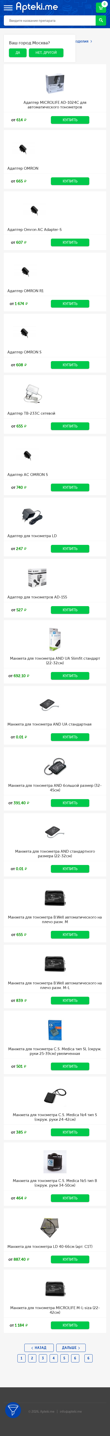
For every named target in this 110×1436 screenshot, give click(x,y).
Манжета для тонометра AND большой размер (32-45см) (55, 787)
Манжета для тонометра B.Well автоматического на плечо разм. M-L (55, 985)
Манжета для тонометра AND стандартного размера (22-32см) (55, 853)
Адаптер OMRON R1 (25, 291)
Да (14, 44)
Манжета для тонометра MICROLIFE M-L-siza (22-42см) (55, 1310)
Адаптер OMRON (22, 168)
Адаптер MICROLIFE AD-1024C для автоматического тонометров (55, 104)
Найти (101, 20)
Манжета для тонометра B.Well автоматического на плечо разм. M (55, 919)
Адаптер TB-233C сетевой (31, 413)
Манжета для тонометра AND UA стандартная (49, 724)
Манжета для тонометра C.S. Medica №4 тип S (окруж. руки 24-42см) (55, 1117)
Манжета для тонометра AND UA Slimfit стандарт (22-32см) (55, 660)
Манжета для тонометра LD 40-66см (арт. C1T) (49, 1246)
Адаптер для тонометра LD (32, 536)
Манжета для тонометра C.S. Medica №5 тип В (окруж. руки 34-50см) (55, 1183)
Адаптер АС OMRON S (27, 474)
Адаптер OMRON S (24, 352)
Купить (70, 120)
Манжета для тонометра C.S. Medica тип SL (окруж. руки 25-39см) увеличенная (55, 1051)
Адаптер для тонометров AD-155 (37, 597)
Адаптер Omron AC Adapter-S (34, 229)
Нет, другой (42, 44)
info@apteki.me (71, 1411)
